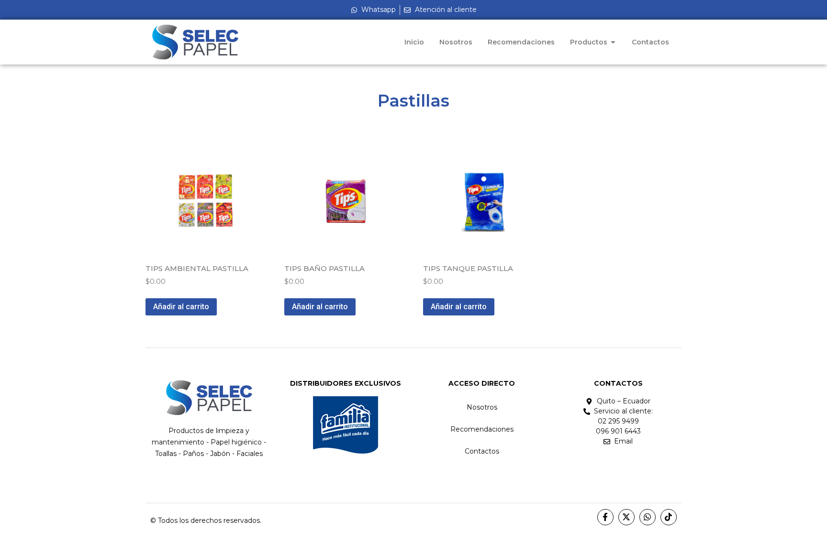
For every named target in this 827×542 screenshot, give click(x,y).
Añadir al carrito (181, 306)
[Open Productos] (613, 42)
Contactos (482, 451)
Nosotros (482, 407)
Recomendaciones (482, 429)
